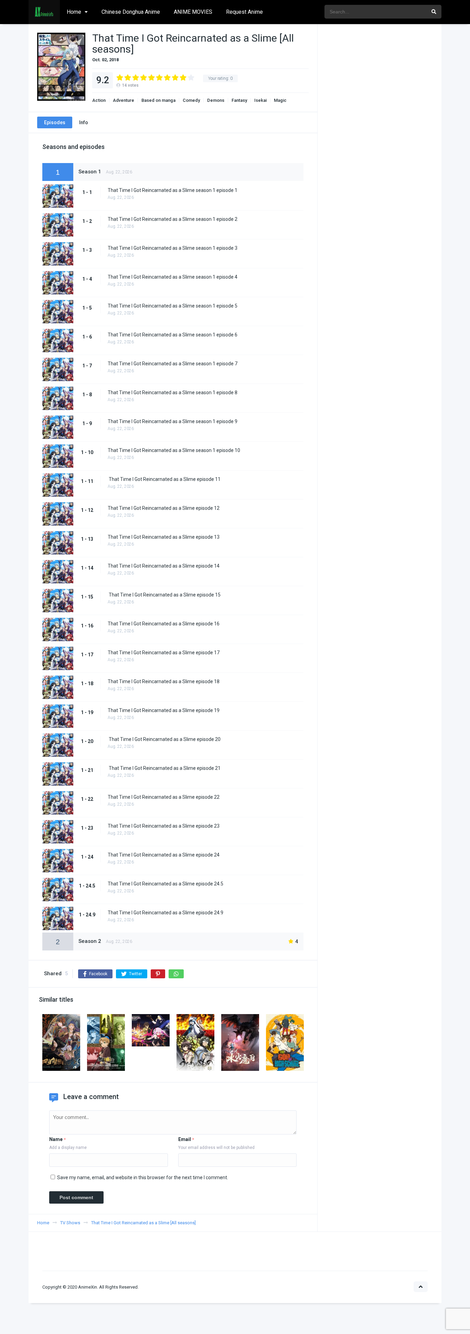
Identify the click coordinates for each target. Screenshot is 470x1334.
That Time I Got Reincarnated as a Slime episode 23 (164, 826)
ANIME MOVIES (193, 12)
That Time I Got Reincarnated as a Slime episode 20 (164, 739)
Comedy (191, 100)
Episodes (54, 122)
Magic (280, 100)
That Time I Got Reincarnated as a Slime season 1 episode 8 (172, 392)
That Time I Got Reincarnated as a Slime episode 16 (164, 623)
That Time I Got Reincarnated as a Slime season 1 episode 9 (172, 421)
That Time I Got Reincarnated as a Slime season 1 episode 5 (172, 306)
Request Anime (244, 12)
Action (99, 100)
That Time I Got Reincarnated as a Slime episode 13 (164, 537)
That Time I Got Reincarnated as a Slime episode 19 (164, 710)
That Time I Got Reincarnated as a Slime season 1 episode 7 (172, 363)
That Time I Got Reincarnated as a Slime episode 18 (164, 681)
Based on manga (158, 100)
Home (74, 12)
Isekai (260, 100)
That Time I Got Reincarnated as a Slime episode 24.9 (165, 912)
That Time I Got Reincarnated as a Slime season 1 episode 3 (172, 248)
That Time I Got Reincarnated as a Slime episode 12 (164, 508)
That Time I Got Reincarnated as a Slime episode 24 (164, 855)
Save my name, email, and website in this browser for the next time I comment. (142, 1177)
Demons (215, 100)
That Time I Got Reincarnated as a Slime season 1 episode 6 (172, 334)
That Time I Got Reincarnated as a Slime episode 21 (164, 768)
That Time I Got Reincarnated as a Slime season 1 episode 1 (172, 190)
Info (83, 122)
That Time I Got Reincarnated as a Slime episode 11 (164, 479)
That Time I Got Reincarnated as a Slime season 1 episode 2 (172, 219)
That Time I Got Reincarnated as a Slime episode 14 (164, 566)
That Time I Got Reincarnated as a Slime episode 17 (164, 652)
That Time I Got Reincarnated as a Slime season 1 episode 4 (172, 277)
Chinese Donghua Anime (131, 12)
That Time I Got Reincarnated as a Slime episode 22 (164, 797)
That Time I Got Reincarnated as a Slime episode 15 (164, 595)
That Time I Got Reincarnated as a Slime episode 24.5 (165, 883)
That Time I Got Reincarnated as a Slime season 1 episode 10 (174, 450)
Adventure (123, 100)
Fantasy (239, 100)
